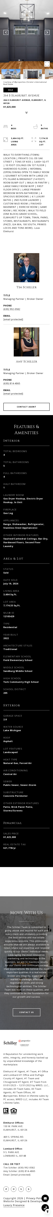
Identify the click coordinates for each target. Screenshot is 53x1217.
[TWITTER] (21, 1189)
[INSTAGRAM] (13, 1189)
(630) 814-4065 (11, 383)
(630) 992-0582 (11, 309)
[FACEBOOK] (6, 1189)
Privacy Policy (35, 1198)
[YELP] (28, 1189)
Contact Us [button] (26, 1012)
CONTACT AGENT (26, 406)
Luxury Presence (14, 1205)
